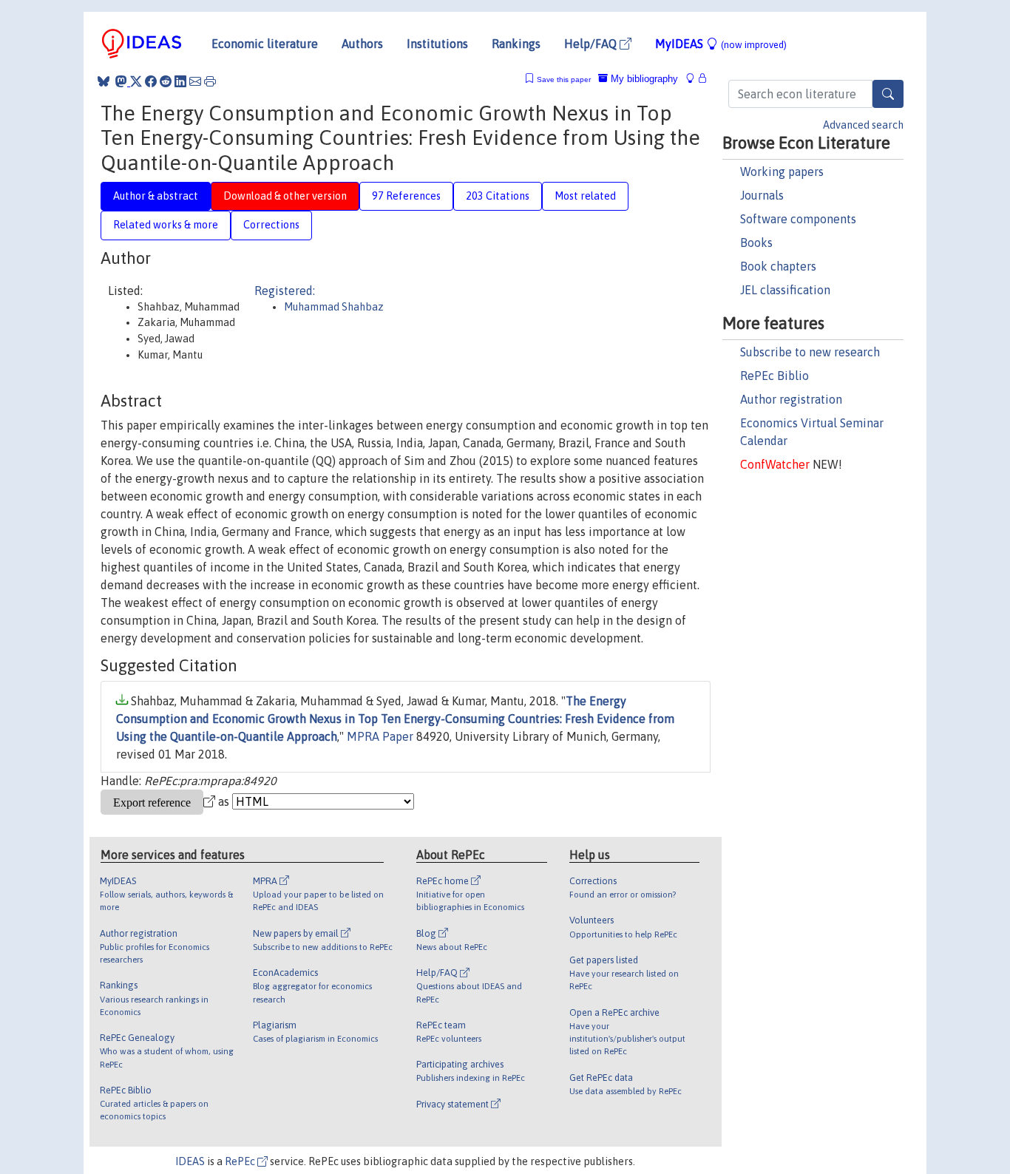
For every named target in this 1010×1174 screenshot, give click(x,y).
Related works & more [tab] (165, 225)
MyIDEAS (721, 43)
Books (756, 242)
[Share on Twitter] (136, 81)
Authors (362, 43)
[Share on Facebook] (151, 81)
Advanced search (863, 125)
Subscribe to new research (810, 352)
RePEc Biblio (774, 375)
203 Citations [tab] (497, 196)
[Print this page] (210, 81)
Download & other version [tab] (285, 196)
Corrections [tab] (271, 225)
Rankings (516, 43)
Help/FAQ (592, 43)
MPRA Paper (380, 736)
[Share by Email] (195, 81)
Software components (798, 218)
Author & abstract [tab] (155, 196)
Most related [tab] (585, 196)
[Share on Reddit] (166, 81)
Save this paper (564, 79)
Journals (762, 195)
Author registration (791, 399)
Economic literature (264, 43)
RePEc (241, 1161)
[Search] (888, 94)
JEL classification (785, 289)
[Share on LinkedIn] (180, 81)
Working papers (782, 171)
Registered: (284, 290)
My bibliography (643, 78)
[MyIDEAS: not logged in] (694, 79)
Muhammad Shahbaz (334, 307)
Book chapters (778, 266)
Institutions (437, 43)
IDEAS (190, 1161)
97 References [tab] (406, 196)
